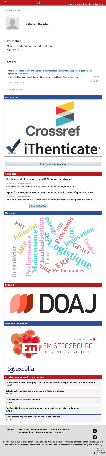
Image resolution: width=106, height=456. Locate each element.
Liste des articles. (15, 89)
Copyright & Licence (59, 429)
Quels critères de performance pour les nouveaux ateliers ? (34, 416)
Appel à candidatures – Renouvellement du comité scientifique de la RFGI (50, 192)
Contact (59, 432)
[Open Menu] (5, 3)
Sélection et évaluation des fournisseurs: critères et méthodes (35, 391)
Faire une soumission (53, 164)
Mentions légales (44, 432)
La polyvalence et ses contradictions (23, 399)
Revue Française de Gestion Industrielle (85, 4)
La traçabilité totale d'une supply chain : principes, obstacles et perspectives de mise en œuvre (50, 382)
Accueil (9, 10)
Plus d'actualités (38, 206)
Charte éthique (26, 432)
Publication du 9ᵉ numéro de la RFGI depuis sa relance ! (39, 179)
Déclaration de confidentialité (33, 429)
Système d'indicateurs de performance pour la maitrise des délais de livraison (42, 408)
